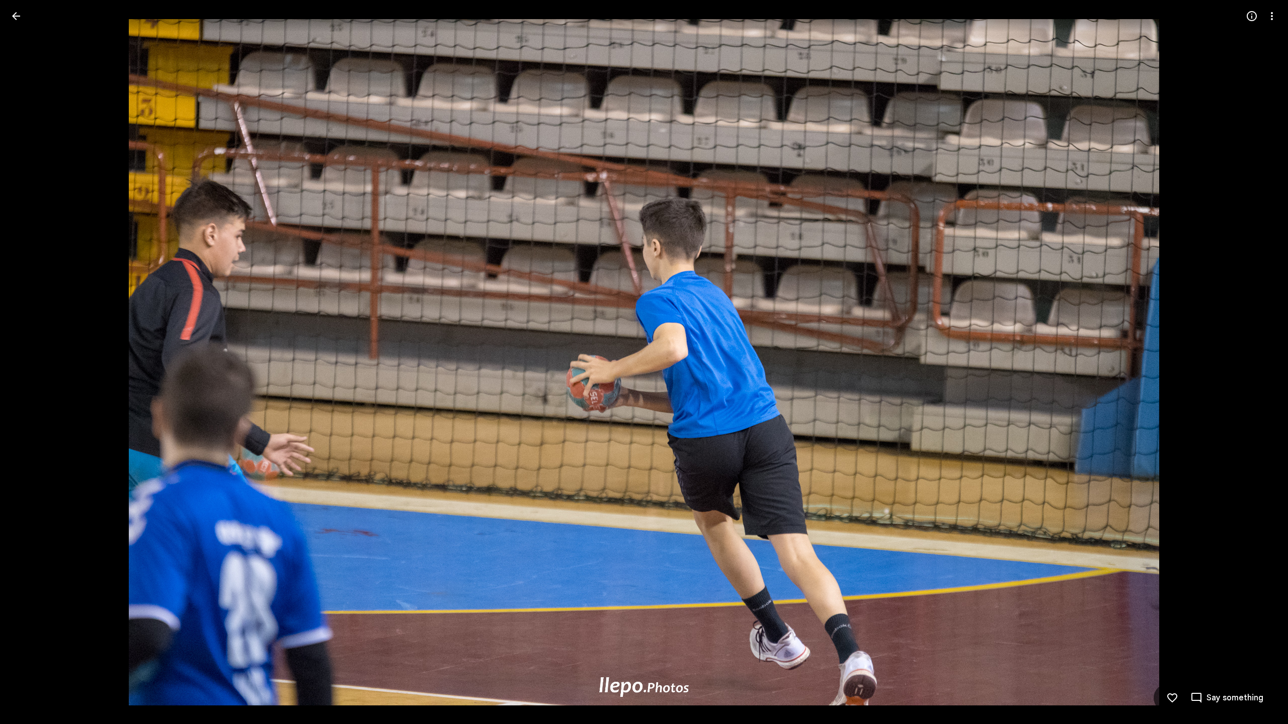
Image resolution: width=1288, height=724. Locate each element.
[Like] (1172, 698)
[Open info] (1252, 16)
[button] (28, 362)
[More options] (1272, 16)
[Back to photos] (16, 16)
